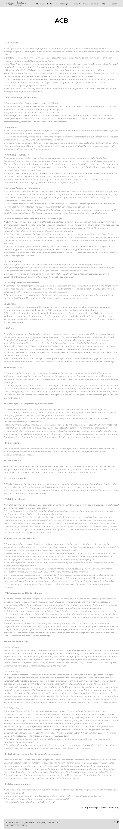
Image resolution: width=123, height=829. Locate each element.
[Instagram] (114, 822)
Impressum (90, 807)
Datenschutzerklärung (108, 807)
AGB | (82, 807)
